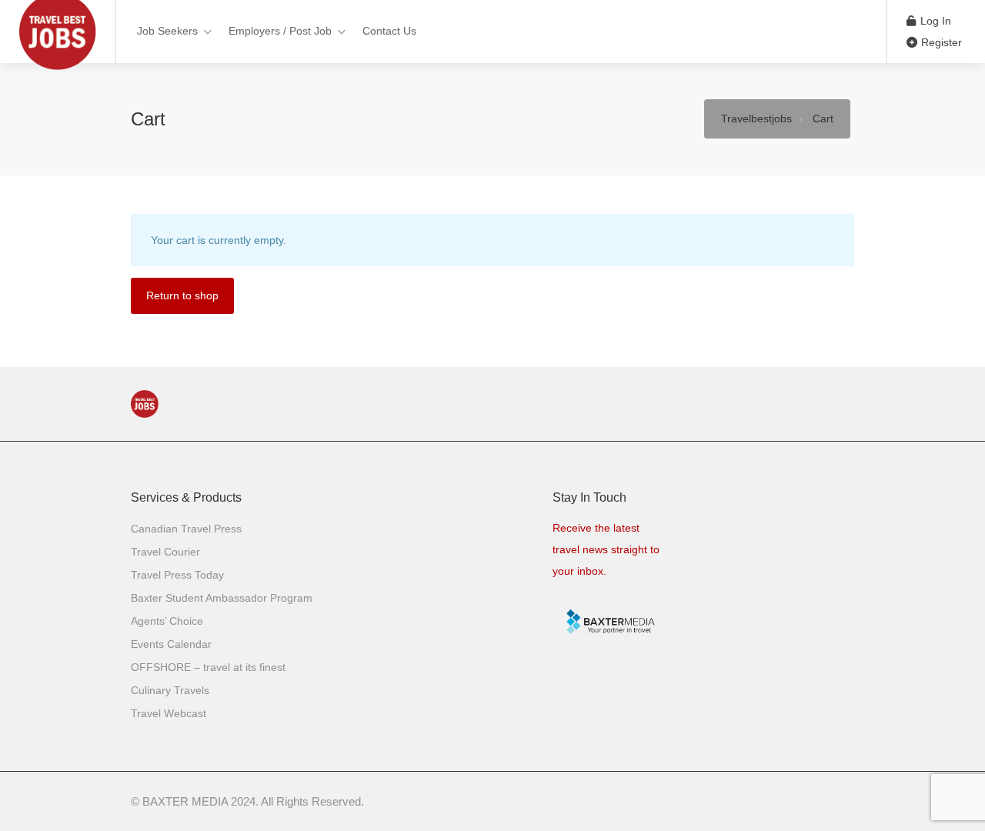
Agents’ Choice (167, 621)
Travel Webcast (168, 713)
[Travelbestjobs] (57, 73)
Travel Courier (165, 552)
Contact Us (389, 31)
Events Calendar (171, 644)
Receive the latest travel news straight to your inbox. (606, 549)
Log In (934, 21)
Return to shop (182, 295)
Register (940, 42)
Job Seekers (167, 31)
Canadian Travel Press (186, 528)
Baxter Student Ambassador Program (221, 598)
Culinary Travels (170, 690)
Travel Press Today (177, 575)
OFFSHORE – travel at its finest (208, 667)
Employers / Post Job (280, 31)
